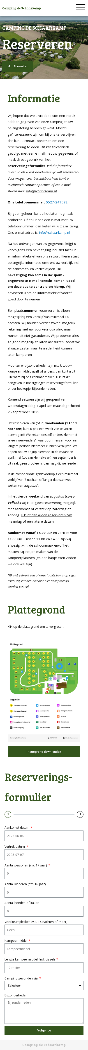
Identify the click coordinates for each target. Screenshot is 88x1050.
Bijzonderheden (16, 995)
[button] (17, 66)
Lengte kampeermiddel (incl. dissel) (30, 959)
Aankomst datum (17, 827)
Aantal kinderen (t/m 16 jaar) (25, 884)
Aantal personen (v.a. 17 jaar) (26, 865)
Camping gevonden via (22, 978)
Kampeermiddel (16, 940)
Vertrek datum (15, 846)
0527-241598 (56, 202)
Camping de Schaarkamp (21, 8)
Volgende (44, 1030)
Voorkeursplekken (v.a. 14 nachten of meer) (36, 922)
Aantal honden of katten (22, 903)
